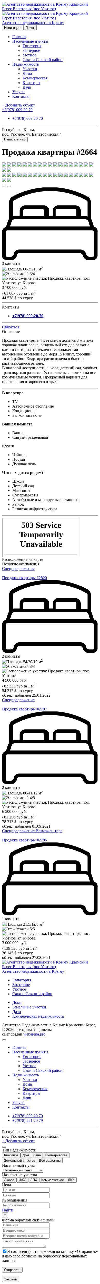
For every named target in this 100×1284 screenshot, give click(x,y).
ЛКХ (71, 1180)
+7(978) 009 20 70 (17, 110)
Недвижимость (25, 64)
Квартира (11, 1155)
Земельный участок (19, 1160)
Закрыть (10, 1279)
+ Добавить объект (18, 105)
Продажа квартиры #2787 (24, 709)
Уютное (29, 55)
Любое (9, 1180)
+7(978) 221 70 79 (27, 1120)
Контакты (20, 96)
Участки (30, 69)
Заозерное (31, 50)
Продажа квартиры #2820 (24, 578)
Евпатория (32, 46)
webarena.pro (34, 1034)
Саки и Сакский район (43, 59)
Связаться (10, 327)
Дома (27, 73)
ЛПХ (33, 1180)
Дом (26, 1155)
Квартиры (31, 82)
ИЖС (22, 1180)
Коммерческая (35, 78)
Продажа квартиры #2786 (24, 840)
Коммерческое (52, 1180)
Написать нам (15, 139)
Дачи (27, 87)
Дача (37, 1155)
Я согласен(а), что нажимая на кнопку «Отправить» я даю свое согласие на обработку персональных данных (50, 1256)
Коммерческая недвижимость (38, 1016)
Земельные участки (29, 1007)
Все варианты (50, 1160)
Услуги (18, 92)
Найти (7, 1210)
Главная (19, 36)
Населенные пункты (30, 41)
